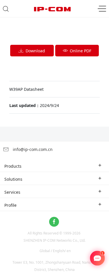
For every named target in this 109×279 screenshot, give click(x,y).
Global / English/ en (55, 250)
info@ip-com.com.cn (32, 149)
